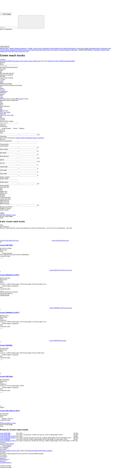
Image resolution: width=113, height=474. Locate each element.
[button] (56, 38)
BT (92, 50)
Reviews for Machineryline (34, 450)
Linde (9, 51)
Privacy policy (16, 450)
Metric (7, 447)
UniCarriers (21, 51)
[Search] (31, 22)
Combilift (102, 50)
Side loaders (39, 50)
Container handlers (64, 50)
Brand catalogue (47, 450)
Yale (26, 51)
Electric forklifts (62, 48)
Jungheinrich (4, 51)
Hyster (107, 50)
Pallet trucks (74, 50)
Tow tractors (54, 50)
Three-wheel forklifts (82, 48)
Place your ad (5, 295)
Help (7, 443)
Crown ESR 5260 (6, 376)
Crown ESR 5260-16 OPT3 (10, 411)
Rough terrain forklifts (29, 50)
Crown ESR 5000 (6, 245)
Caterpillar (97, 50)
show (2, 213)
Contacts (11, 443)
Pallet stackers (72, 48)
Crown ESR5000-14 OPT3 (9, 312)
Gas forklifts (92, 48)
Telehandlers (45, 48)
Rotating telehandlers (16, 50)
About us (2, 443)
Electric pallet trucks (102, 48)
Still (13, 51)
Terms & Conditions (5, 450)
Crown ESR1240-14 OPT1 (9, 275)
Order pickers (47, 50)
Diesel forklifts (54, 48)
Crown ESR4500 (6, 345)
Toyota (16, 51)
